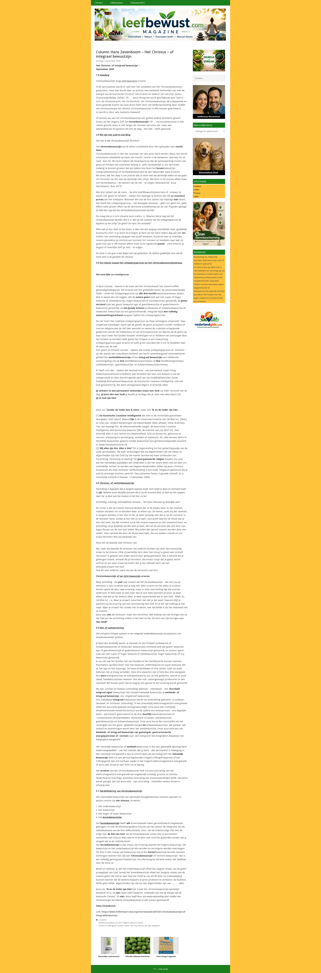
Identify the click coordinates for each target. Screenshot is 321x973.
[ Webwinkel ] (116, 2)
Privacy (196, 192)
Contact (197, 186)
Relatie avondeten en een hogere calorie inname (121, 922)
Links (195, 196)
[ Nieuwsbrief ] (137, 2)
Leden (196, 189)
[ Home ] (99, 2)
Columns (103, 919)
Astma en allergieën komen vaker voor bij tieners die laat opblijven (129, 925)
